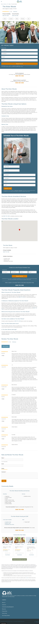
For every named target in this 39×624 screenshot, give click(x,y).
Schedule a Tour (8, 188)
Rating (3, 468)
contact (27, 577)
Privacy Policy (20, 190)
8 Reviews (15, 11)
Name (3, 457)
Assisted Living (8, 522)
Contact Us (4, 604)
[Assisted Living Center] (19, 1)
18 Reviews (6, 550)
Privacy (3, 596)
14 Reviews (18, 550)
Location (11, 18)
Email (3, 463)
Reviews (22, 18)
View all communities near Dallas (19, 559)
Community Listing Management (8, 606)
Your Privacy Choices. (11, 596)
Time (4, 172)
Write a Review (5, 346)
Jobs (28, 18)
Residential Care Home (9, 524)
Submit (4, 480)
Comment (4, 471)
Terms (6, 596)
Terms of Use (16, 190)
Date (4, 168)
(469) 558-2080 (15, 15)
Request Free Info (19, 63)
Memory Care (7, 523)
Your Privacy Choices (6, 615)
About (5, 18)
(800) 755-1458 (6, 15)
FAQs (17, 18)
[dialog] (3, 623)
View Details (7, 554)
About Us (3, 602)
